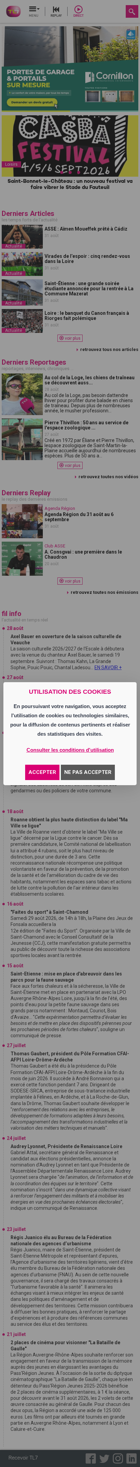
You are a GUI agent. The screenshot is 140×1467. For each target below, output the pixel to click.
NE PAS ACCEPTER (87, 772)
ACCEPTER (42, 772)
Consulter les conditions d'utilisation (70, 750)
